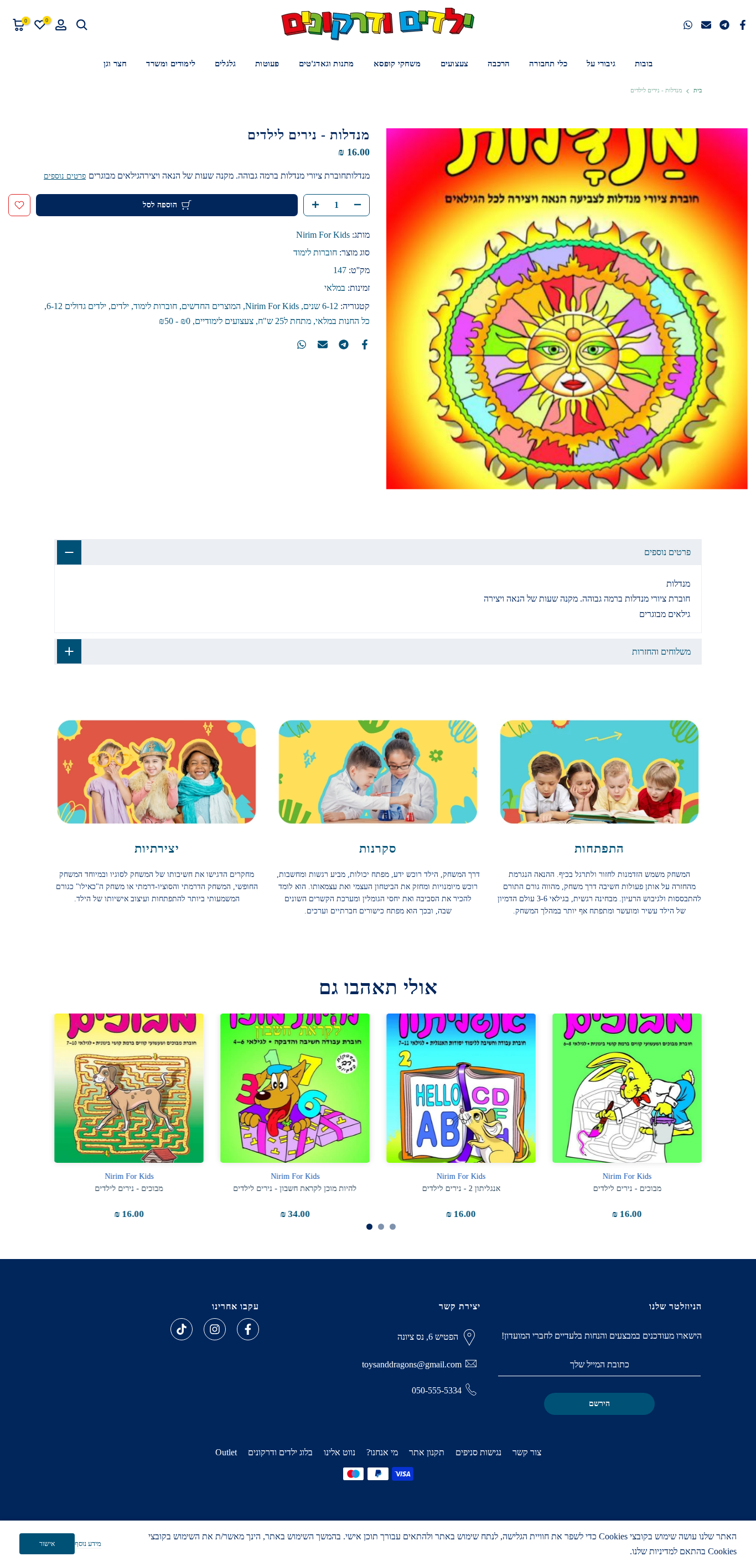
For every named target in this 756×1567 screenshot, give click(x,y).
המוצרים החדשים (211, 306)
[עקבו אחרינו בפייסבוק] (248, 1329)
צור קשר (526, 1452)
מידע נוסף (88, 1543)
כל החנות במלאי (342, 321)
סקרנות (378, 848)
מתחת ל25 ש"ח (284, 321)
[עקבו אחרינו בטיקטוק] (181, 1329)
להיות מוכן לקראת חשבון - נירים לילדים (295, 1188)
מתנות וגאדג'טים (326, 63)
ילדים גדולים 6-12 (76, 306)
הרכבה (499, 63)
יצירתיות (156, 848)
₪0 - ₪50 (174, 321)
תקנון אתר (426, 1452)
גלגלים (225, 63)
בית (697, 90)
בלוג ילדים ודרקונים (280, 1452)
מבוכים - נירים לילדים (627, 1188)
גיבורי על (601, 63)
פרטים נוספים (65, 176)
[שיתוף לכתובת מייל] (706, 25)
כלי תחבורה (548, 63)
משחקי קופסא (397, 63)
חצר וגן (115, 63)
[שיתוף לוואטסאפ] (688, 25)
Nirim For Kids (323, 234)
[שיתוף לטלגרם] (724, 25)
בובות (644, 63)
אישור (47, 1544)
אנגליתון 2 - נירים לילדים (461, 1188)
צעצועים (454, 63)
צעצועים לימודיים (224, 321)
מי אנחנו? (382, 1452)
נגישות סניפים (478, 1452)
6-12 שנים (320, 306)
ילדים (120, 306)
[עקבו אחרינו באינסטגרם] (215, 1329)
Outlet (226, 1452)
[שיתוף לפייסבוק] (743, 25)
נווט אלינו (339, 1452)
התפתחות (599, 848)
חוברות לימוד (315, 252)
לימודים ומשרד (170, 63)
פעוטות (267, 63)
